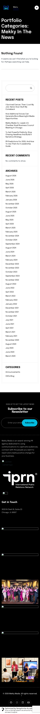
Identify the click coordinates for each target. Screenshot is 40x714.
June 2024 (10, 252)
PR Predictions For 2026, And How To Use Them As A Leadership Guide (20, 144)
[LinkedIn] (22, 702)
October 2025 (11, 208)
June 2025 (10, 216)
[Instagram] (17, 702)
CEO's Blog (10, 376)
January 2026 (11, 200)
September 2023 (13, 276)
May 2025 (9, 220)
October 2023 (11, 272)
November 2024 (12, 236)
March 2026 (10, 192)
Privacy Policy (28, 695)
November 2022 (12, 280)
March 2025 (10, 228)
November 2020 (12, 340)
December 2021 (12, 308)
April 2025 (10, 224)
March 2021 (10, 332)
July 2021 (9, 320)
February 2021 (11, 336)
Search (31, 88)
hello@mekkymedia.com (12, 523)
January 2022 (11, 304)
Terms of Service (13, 695)
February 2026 (11, 196)
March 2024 (10, 256)
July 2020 (9, 348)
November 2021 (12, 312)
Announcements (13, 372)
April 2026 (10, 188)
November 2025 (12, 204)
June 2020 (10, 352)
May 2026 (9, 184)
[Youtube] (28, 702)
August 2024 (11, 248)
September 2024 (13, 244)
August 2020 (11, 344)
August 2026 (11, 176)
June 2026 (10, 180)
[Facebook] (11, 702)
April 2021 (10, 328)
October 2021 (11, 316)
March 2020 (10, 356)
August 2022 (11, 284)
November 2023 (12, 268)
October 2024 (11, 240)
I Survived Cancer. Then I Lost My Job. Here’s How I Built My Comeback (20, 107)
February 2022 (11, 300)
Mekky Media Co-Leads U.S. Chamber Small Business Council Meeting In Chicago (20, 125)
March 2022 (10, 296)
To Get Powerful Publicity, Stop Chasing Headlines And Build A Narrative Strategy (19, 134)
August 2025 (11, 212)
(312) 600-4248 (8, 519)
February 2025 (11, 232)
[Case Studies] (36, 7)
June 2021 (10, 324)
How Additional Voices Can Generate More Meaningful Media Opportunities (20, 116)
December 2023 (12, 264)
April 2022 (10, 292)
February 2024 (11, 260)
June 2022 (10, 288)
